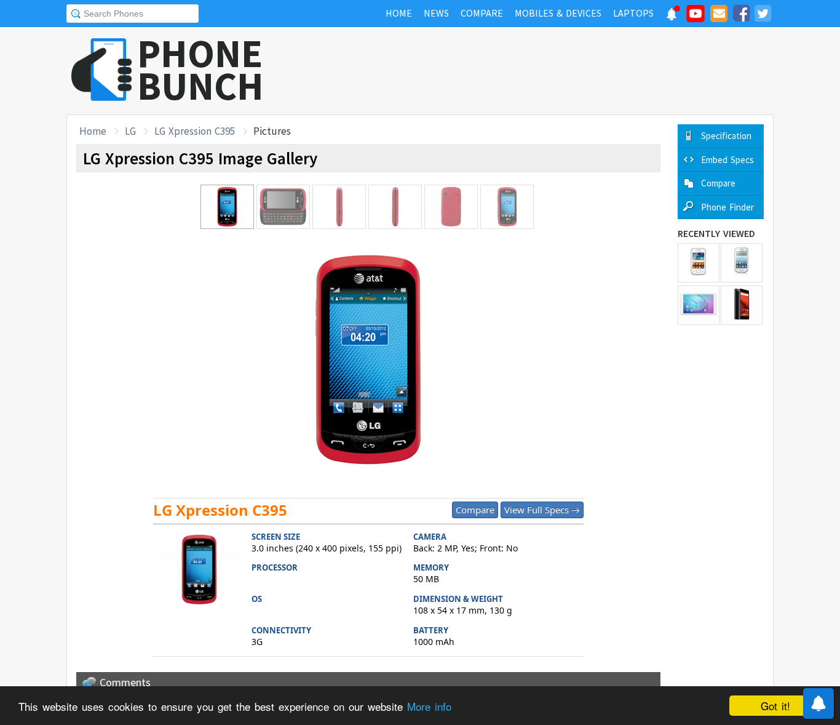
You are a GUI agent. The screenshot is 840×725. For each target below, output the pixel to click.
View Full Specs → (542, 509)
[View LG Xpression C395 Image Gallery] (199, 571)
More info (429, 706)
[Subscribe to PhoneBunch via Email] (719, 15)
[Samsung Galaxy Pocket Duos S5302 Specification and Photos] (698, 262)
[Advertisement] (550, 70)
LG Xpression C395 (194, 131)
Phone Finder (727, 207)
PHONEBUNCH (200, 69)
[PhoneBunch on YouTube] (695, 17)
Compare (475, 509)
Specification (726, 136)
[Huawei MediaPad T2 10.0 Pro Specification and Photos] (698, 305)
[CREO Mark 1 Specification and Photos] (742, 305)
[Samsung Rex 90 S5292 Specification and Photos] (742, 262)
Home (92, 131)
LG (130, 131)
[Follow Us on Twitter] (762, 15)
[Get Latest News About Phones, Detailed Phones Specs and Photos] (101, 70)
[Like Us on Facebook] (741, 15)
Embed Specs (727, 160)
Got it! (775, 705)
